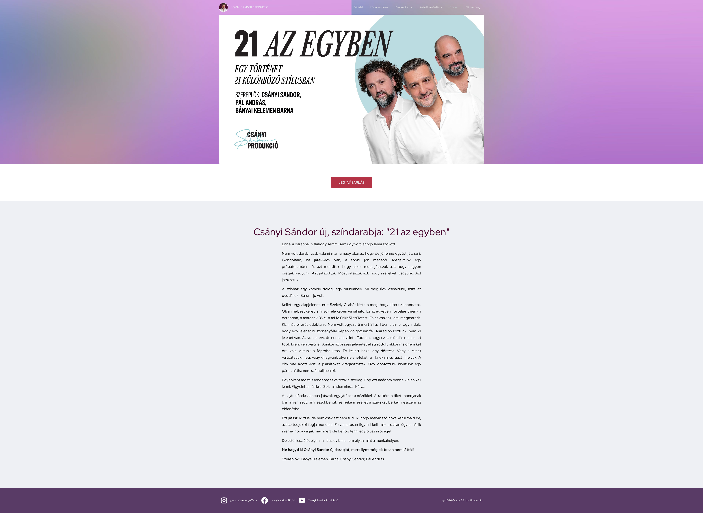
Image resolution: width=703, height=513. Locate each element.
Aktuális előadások (431, 7)
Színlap (454, 7)
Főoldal (358, 7)
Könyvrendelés (379, 7)
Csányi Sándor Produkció (249, 7)
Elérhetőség (473, 7)
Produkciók (402, 7)
